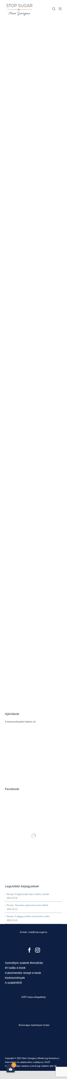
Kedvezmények (15, 977)
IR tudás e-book (15, 967)
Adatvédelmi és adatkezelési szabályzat (24, 1062)
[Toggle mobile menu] (60, 8)
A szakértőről (13, 982)
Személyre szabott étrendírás (24, 963)
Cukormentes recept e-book (23, 973)
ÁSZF (47, 1062)
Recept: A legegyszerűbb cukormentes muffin (28, 916)
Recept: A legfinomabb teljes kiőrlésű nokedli (28, 894)
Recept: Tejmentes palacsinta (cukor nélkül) (27, 905)
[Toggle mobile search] (53, 8)
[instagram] (37, 950)
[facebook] (29, 950)
